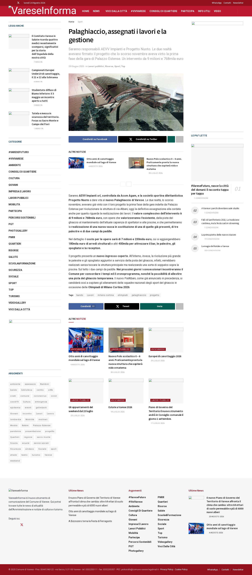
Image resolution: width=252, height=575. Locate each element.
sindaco (29, 449)
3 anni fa (37, 105)
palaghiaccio (139, 295)
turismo (36, 455)
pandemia (15, 431)
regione (28, 437)
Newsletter (238, 3)
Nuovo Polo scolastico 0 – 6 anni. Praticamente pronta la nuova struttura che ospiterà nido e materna (164, 164)
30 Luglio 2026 (155, 173)
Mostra (13, 425)
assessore (30, 384)
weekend (15, 461)
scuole (25, 443)
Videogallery (17, 302)
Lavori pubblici (96, 66)
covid (54, 396)
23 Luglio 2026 (77, 415)
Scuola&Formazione (22, 263)
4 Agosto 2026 (95, 166)
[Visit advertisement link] (35, 341)
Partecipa (187, 11)
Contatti (227, 3)
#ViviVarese (138, 11)
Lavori (90, 295)
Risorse (109, 66)
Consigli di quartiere (163, 11)
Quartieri (15, 243)
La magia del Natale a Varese (215, 246)
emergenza (41, 402)
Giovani (13, 185)
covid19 (14, 402)
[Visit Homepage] (42, 11)
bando (79, 295)
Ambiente (15, 165)
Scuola (14, 443)
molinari (43, 419)
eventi (28, 408)
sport (53, 449)
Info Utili (204, 11)
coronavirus (40, 396)
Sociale (14, 276)
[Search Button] (242, 11)
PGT (11, 224)
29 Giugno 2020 (76, 66)
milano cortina (106, 295)
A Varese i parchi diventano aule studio (220, 208)
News (96, 11)
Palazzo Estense (42, 425)
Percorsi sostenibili (22, 217)
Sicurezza (15, 270)
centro (40, 390)
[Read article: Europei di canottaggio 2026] (166, 340)
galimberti (41, 408)
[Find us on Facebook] (9, 3)
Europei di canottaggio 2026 (165, 356)
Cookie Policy (181, 569)
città (50, 390)
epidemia (15, 408)
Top (123, 66)
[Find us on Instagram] (14, 3)
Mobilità (14, 204)
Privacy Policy (166, 569)
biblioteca (26, 390)
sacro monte (43, 437)
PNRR (12, 237)
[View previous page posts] (122, 184)
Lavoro (50, 414)
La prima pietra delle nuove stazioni (218, 234)
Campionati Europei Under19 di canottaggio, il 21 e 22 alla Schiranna (46, 73)
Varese (48, 455)
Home (85, 11)
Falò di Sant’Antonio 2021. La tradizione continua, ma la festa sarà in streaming (220, 221)
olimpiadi (123, 295)
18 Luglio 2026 (117, 412)
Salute (13, 257)
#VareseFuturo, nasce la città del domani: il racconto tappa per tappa (210, 189)
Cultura (14, 178)
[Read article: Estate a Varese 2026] (126, 391)
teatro (24, 455)
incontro (27, 414)
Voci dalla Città (116, 11)
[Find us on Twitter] (18, 3)
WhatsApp (216, 3)
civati (13, 396)
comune (24, 396)
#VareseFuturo (19, 152)
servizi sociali (41, 443)
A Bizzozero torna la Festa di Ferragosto (90, 521)
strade (13, 455)
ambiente (15, 384)
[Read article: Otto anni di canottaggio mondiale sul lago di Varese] (76, 162)
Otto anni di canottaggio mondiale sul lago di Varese (101, 160)
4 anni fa (37, 82)
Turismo (14, 296)
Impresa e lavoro (20, 191)
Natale (25, 425)
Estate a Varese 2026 (120, 407)
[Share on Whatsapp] (171, 139)
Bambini (44, 384)
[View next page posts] (129, 184)
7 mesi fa (37, 62)
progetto (154, 295)
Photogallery (18, 230)
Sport (80, 22)
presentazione (33, 431)
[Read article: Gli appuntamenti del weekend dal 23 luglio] (86, 391)
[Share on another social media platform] (179, 139)
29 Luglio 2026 (157, 361)
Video (217, 11)
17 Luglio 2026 (157, 423)
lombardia (15, 419)
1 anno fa (38, 128)
